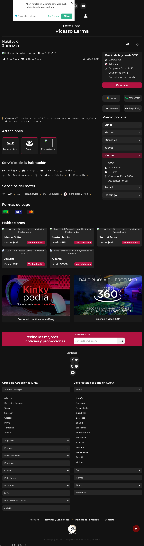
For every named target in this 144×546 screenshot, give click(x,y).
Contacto (109, 520)
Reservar (122, 85)
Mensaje (114, 108)
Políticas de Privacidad (87, 520)
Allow (67, 16)
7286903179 (134, 98)
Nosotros (34, 520)
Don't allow (53, 16)
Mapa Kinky (135, 108)
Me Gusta (14, 59)
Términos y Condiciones (57, 520)
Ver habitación (35, 242)
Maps (113, 98)
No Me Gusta (34, 59)
